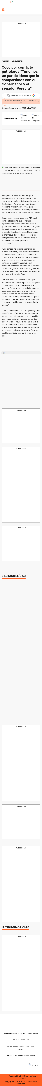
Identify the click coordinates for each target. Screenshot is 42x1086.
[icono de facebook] (21, 2)
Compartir (9, 119)
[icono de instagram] (33, 2)
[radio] (5, 2)
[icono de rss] (38, 2)
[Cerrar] (38, 101)
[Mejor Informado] (21, 9)
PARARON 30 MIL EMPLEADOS (13, 61)
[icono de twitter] (27, 2)
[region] (21, 39)
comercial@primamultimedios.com (21, 1034)
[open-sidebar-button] (3, 9)
